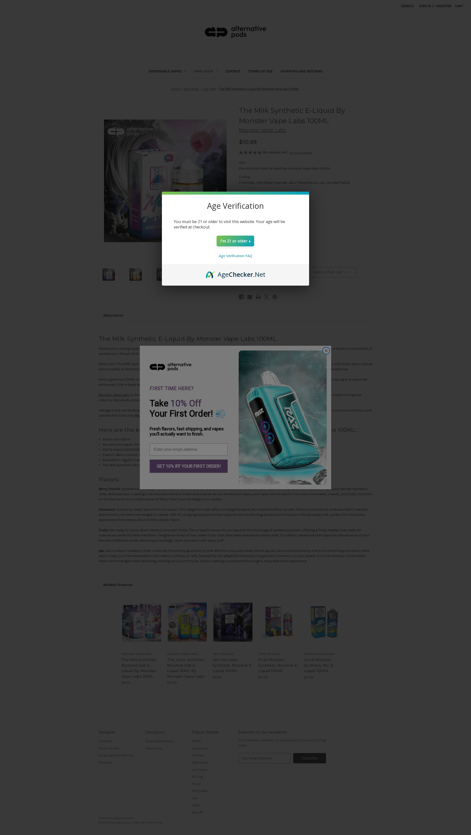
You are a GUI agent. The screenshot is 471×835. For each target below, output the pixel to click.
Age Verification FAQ (235, 255)
